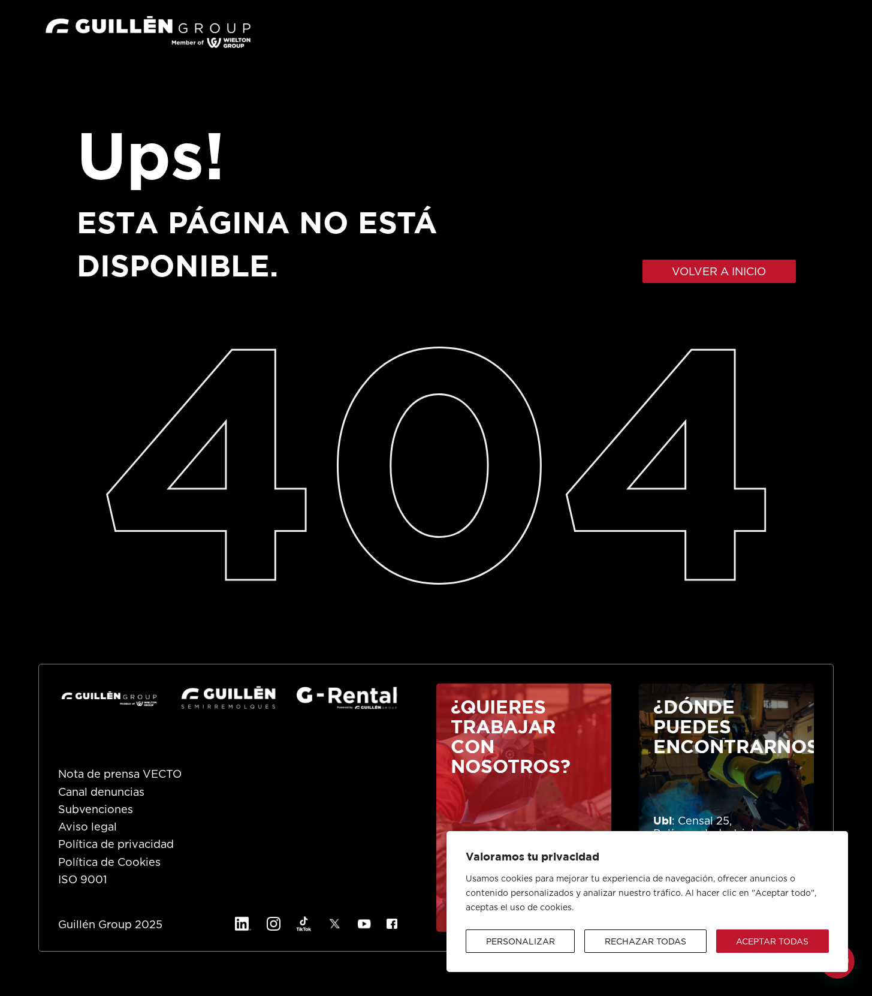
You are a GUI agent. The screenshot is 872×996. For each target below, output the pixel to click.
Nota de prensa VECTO (120, 774)
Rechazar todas (645, 942)
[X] (334, 924)
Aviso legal (87, 827)
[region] (647, 901)
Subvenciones (95, 810)
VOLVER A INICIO (719, 272)
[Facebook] (392, 923)
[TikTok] (304, 924)
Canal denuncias (101, 792)
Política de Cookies (109, 862)
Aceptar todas (772, 942)
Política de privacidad (116, 844)
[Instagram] (273, 924)
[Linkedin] (243, 924)
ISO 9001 (82, 880)
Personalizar (520, 942)
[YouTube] (364, 924)
